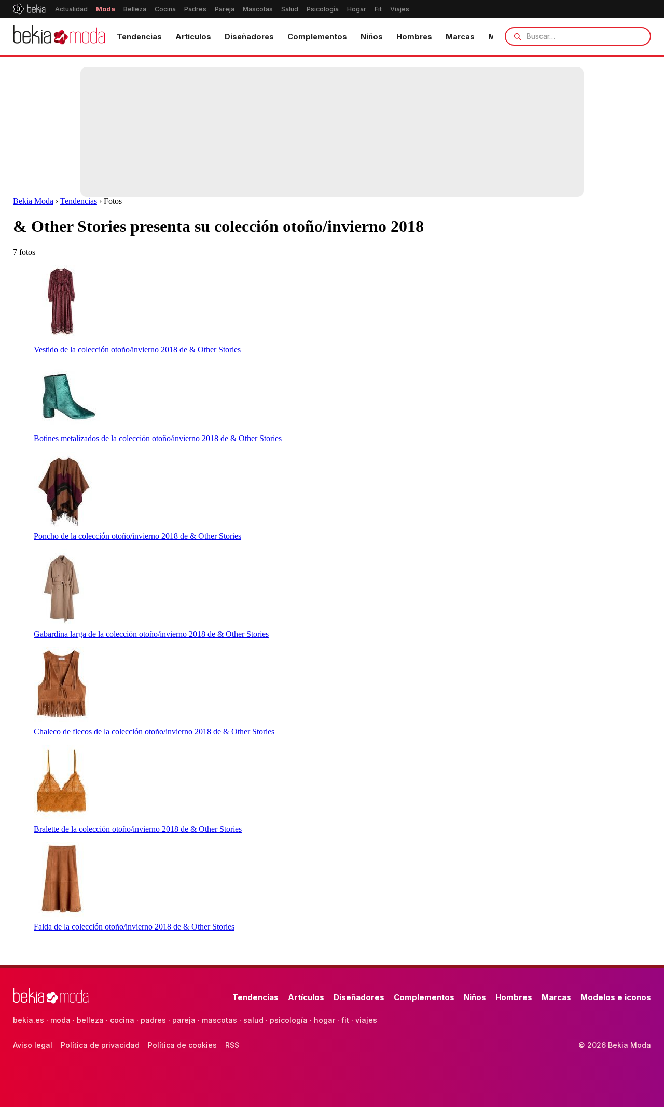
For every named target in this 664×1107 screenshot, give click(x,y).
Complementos (317, 36)
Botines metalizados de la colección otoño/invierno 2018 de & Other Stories (158, 438)
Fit (378, 9)
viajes (366, 1020)
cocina (122, 1020)
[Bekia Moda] (59, 36)
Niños (372, 36)
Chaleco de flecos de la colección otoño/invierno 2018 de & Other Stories (154, 731)
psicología (289, 1020)
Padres (195, 9)
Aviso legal (32, 1045)
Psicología (323, 9)
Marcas (460, 36)
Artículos (193, 36)
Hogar (356, 9)
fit (345, 1020)
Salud (289, 9)
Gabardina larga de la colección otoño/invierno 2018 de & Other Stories (151, 634)
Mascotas (258, 9)
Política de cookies (182, 1045)
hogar (324, 1020)
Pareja (224, 9)
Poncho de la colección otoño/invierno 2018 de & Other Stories (137, 535)
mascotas (219, 1020)
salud (253, 1020)
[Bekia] (29, 9)
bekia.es (28, 1020)
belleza (90, 1020)
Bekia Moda (33, 201)
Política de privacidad (100, 1045)
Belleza (134, 9)
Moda (105, 9)
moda (60, 1020)
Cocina (165, 9)
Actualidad (71, 9)
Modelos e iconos (615, 997)
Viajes (399, 9)
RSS (232, 1045)
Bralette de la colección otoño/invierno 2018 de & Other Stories (138, 829)
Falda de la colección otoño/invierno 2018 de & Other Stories (134, 926)
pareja (184, 1020)
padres (153, 1020)
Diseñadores (249, 36)
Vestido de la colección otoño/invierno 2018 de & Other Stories (137, 349)
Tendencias (139, 36)
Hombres (414, 36)
